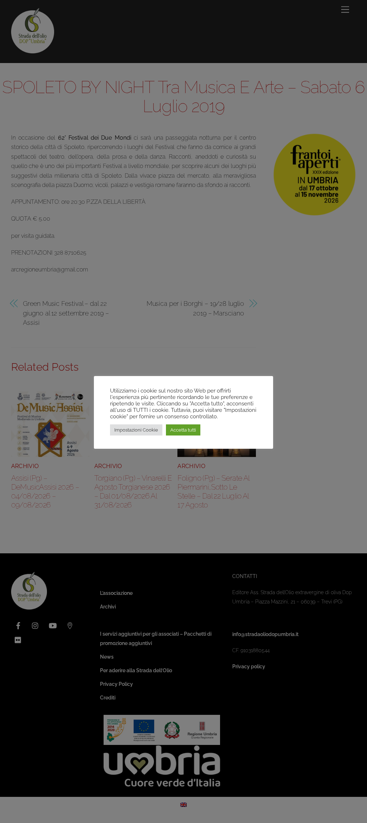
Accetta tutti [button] (183, 430)
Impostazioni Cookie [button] (136, 430)
